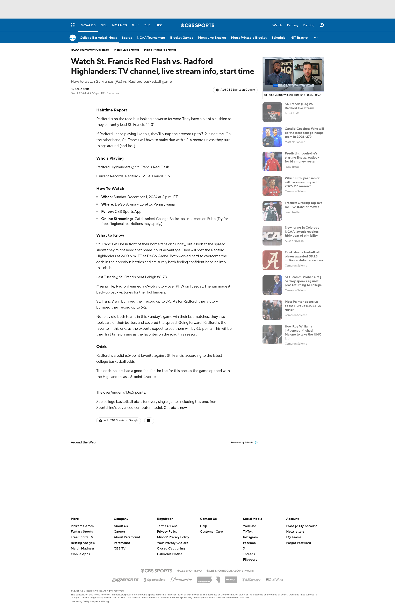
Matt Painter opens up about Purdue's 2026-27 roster (303, 306)
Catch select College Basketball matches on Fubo (175, 218)
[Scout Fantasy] (251, 580)
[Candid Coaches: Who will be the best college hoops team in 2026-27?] (272, 137)
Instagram (250, 537)
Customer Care (211, 532)
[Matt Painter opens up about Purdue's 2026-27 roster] (272, 310)
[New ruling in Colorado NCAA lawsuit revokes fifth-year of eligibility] (272, 236)
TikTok (247, 532)
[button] (316, 37)
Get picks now (175, 407)
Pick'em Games (82, 526)
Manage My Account (301, 526)
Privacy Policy (167, 532)
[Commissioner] (208, 578)
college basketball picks (122, 401)
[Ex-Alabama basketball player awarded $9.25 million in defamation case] (272, 260)
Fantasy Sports (82, 532)
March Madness (82, 548)
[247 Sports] (125, 579)
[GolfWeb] (274, 580)
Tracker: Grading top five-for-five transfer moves (304, 205)
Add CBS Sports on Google (238, 90)
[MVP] (231, 578)
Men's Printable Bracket (160, 50)
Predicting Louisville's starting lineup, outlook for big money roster (302, 157)
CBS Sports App (128, 211)
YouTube (249, 526)
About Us (121, 526)
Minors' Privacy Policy (173, 537)
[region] (293, 74)
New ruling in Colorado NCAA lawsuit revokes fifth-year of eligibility (302, 231)
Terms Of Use (167, 526)
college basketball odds (115, 361)
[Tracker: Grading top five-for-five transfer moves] (272, 211)
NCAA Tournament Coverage (90, 50)
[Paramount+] (181, 579)
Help (203, 526)
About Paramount (127, 537)
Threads (249, 554)
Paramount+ (123, 543)
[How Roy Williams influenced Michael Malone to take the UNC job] (272, 334)
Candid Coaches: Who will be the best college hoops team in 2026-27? (304, 133)
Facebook (250, 543)
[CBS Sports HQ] (189, 570)
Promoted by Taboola (242, 442)
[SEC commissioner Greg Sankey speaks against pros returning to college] (272, 285)
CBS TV (119, 548)
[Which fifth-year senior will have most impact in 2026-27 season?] (272, 186)
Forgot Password (298, 543)
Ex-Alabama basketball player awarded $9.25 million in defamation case (304, 256)
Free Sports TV (82, 537)
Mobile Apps (80, 554)
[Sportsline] (155, 579)
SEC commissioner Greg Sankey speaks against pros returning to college (303, 281)
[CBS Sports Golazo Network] (230, 570)
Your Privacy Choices (172, 543)
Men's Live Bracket (126, 50)
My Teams (293, 537)
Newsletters (295, 532)
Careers (119, 532)
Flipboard (250, 560)
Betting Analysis (83, 543)
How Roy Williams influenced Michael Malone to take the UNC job (303, 332)
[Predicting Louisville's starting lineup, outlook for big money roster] (272, 161)
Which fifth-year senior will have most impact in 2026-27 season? (302, 182)
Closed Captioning (171, 548)
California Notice (169, 554)
